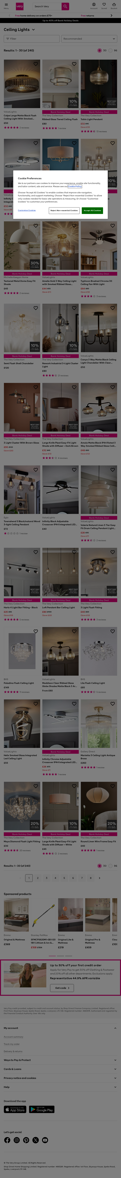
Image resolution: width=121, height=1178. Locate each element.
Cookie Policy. (75, 186)
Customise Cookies (27, 210)
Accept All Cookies (92, 210)
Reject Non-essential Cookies (64, 210)
